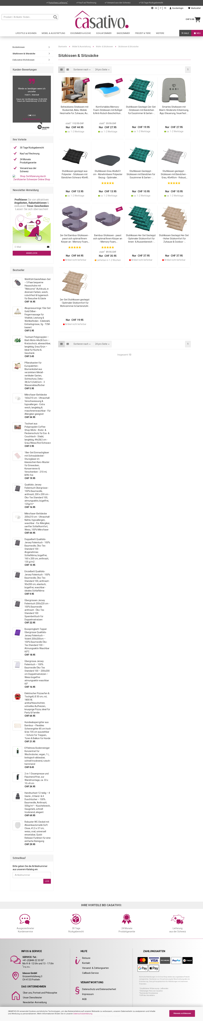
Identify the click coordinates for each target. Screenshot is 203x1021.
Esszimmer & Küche (80, 33)
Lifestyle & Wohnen (26, 33)
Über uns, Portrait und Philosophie (40, 992)
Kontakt (86, 963)
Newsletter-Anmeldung (35, 1002)
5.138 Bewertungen (32, 119)
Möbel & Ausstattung (53, 33)
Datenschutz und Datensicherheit (99, 989)
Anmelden (31, 253)
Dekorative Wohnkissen (24, 60)
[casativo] (101, 19)
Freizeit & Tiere (143, 33)
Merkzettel (195, 8)
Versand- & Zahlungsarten (95, 968)
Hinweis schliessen (182, 1013)
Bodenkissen (19, 47)
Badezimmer (123, 33)
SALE (186, 33)
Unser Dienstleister (32, 997)
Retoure (86, 958)
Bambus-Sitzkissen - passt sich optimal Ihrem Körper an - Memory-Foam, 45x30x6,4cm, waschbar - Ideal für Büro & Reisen (107, 239)
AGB (84, 999)
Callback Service (90, 973)
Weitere (160, 33)
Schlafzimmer (104, 33)
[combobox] (102, 70)
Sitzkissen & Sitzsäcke (24, 53)
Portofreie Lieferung (58, 2)
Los (47, 881)
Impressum (88, 994)
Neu (198, 33)
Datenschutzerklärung (82, 1014)
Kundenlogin (177, 8)
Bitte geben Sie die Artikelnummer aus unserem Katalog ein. (30, 868)
